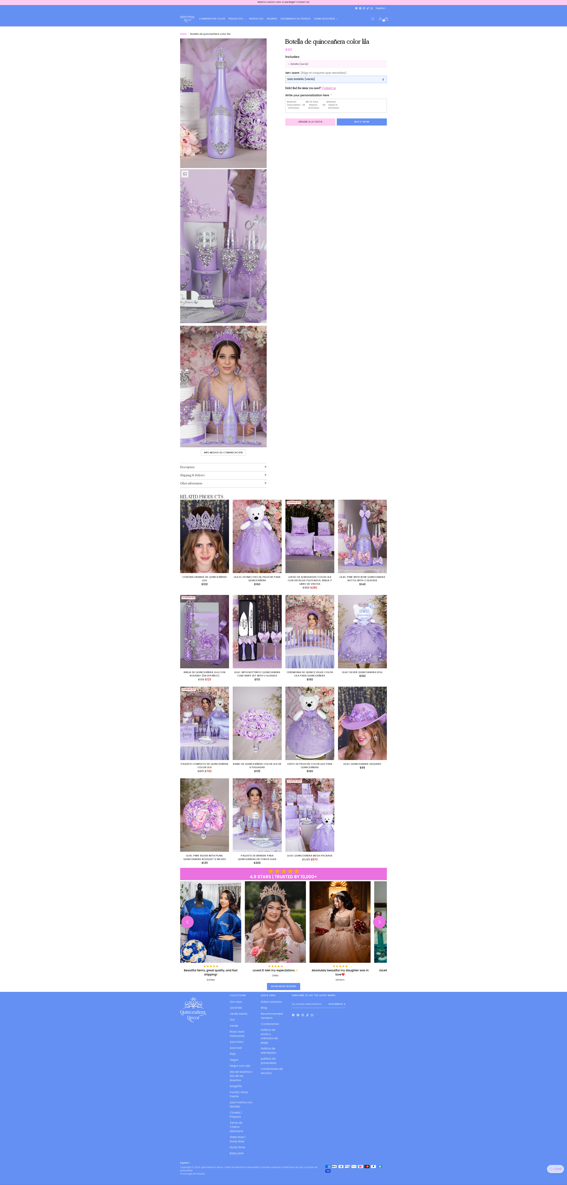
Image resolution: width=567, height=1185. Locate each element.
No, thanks (312, 616)
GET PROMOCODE (312, 607)
